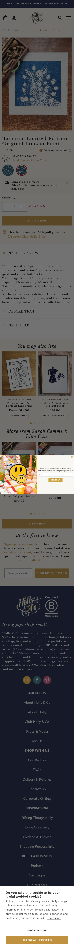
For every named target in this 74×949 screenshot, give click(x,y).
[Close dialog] (72, 457)
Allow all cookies (37, 940)
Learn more (54, 918)
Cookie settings (37, 930)
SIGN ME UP (55, 480)
